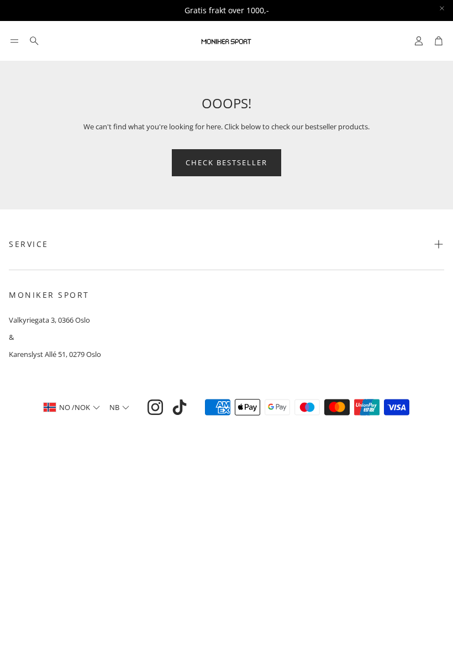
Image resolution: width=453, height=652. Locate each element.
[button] (14, 41)
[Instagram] (155, 407)
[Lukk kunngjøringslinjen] (442, 8)
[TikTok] (179, 407)
